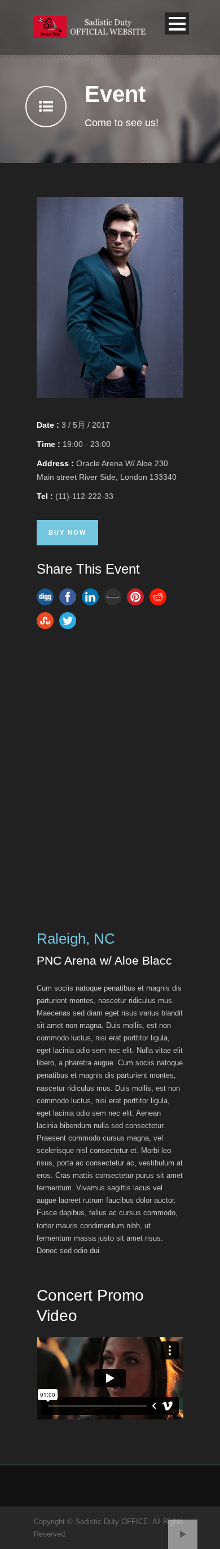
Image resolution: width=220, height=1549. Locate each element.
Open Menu (177, 23)
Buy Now (67, 532)
